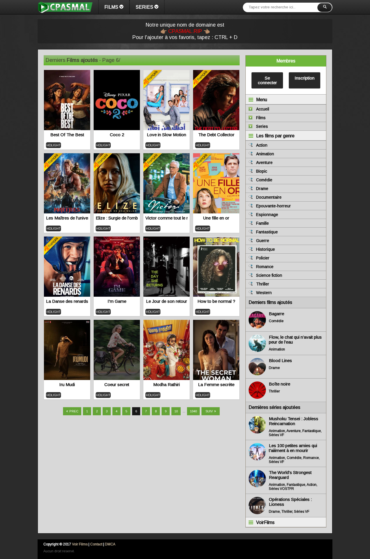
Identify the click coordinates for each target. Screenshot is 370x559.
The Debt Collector (216, 134)
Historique (265, 249)
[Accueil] (65, 7)
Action (261, 145)
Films (111, 7)
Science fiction (269, 275)
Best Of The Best (67, 134)
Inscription (304, 77)
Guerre (262, 240)
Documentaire (269, 197)
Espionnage (267, 214)
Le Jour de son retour (166, 301)
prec (73, 411)
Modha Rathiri (166, 384)
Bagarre (276, 313)
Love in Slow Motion (166, 134)
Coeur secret (116, 384)
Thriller (262, 284)
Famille (262, 223)
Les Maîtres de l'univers (67, 217)
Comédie (264, 180)
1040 (193, 411)
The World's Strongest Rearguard (290, 475)
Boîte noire (279, 383)
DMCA (110, 544)
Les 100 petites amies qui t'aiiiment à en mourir (293, 448)
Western (264, 292)
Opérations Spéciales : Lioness (290, 502)
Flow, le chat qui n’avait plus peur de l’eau (295, 339)
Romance (264, 266)
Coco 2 (117, 134)
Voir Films (80, 544)
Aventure (264, 162)
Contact (96, 544)
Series (144, 7)
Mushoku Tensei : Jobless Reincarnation (293, 421)
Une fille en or (216, 217)
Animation (265, 154)
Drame (262, 188)
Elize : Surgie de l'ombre (117, 217)
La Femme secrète (216, 384)
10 (176, 411)
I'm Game (117, 301)
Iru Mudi (67, 384)
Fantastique (267, 232)
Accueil (262, 109)
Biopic (261, 171)
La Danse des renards (67, 301)
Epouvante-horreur (273, 206)
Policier (262, 258)
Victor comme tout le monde (166, 217)
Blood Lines (280, 360)
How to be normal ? (216, 301)
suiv (209, 411)
